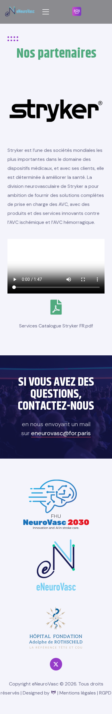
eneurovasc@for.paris (61, 433)
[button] (76, 11)
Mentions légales (77, 693)
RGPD (105, 693)
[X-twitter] (56, 664)
